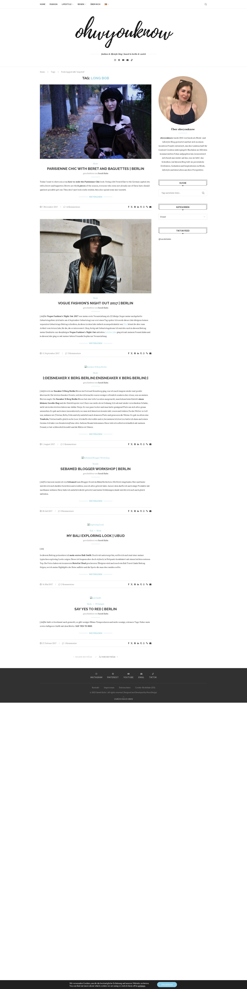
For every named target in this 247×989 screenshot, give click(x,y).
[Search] (205, 4)
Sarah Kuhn (103, 173)
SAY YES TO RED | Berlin (95, 609)
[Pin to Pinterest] (135, 206)
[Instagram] (115, 60)
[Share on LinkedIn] (138, 206)
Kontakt (95, 687)
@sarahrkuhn (165, 239)
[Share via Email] (150, 206)
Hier (125, 324)
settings (141, 986)
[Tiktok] (132, 60)
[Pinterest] (119, 60)
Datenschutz (125, 687)
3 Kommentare (74, 353)
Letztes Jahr (110, 332)
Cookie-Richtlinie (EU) (145, 687)
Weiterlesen (95, 197)
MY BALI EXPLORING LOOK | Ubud (96, 536)
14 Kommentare (73, 206)
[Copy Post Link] (147, 206)
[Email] (128, 60)
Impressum (109, 687)
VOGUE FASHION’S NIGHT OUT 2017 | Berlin (95, 303)
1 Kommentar (71, 643)
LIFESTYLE (66, 4)
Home (42, 72)
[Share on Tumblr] (141, 206)
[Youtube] (123, 60)
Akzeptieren (167, 984)
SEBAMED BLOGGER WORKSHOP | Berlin (95, 469)
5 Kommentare (69, 444)
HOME (42, 4)
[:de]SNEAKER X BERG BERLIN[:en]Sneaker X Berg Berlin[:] (95, 378)
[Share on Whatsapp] (144, 206)
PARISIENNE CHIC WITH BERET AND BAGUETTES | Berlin (95, 169)
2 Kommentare (67, 584)
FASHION (53, 4)
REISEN (81, 4)
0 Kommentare (67, 511)
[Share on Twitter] (132, 206)
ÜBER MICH (95, 4)
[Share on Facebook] (128, 206)
